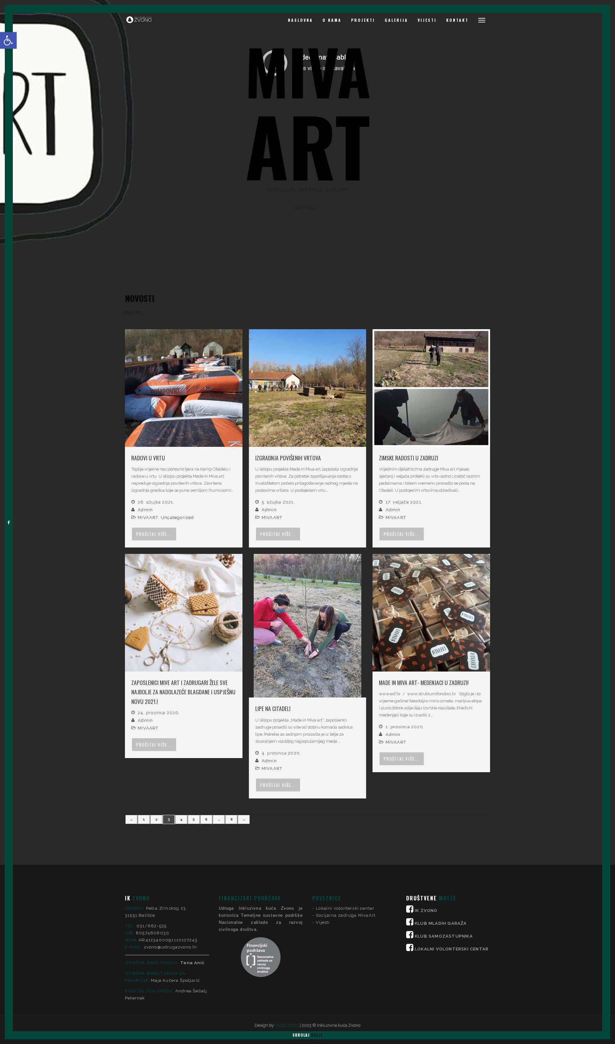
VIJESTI (427, 20)
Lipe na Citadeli (273, 708)
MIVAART (148, 517)
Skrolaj (307, 1035)
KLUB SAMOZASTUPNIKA (444, 936)
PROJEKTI (363, 20)
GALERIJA (396, 20)
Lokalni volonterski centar (345, 908)
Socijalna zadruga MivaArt (345, 915)
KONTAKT (457, 20)
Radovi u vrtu (148, 458)
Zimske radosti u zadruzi (408, 458)
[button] (8, 40)
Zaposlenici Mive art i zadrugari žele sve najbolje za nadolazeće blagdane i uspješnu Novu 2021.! (183, 692)
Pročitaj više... (154, 534)
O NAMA (332, 20)
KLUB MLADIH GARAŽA (441, 923)
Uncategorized (177, 517)
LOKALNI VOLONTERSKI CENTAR (451, 949)
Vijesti (323, 922)
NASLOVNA (300, 20)
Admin (145, 509)
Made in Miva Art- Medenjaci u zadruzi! (424, 682)
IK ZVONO (426, 910)
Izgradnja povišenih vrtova (288, 458)
